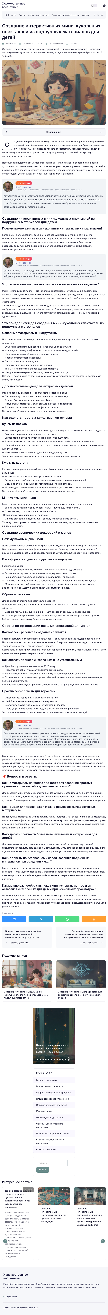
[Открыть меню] (104, 5)
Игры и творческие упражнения (52, 1098)
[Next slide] (70, 1059)
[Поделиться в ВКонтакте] (14, 919)
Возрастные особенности (49, 1086)
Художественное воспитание (13, 5)
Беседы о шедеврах (46, 1080)
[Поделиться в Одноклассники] (94, 919)
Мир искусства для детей (49, 1117)
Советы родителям (46, 1149)
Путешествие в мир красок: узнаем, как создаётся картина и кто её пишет (52, 1048)
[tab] (37, 1059)
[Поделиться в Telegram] (41, 919)
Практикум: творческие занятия (52, 1133)
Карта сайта (11, 1297)
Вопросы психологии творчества (53, 1092)
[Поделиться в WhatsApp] (67, 919)
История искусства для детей (51, 1105)
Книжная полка (44, 1111)
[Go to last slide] (5, 1241)
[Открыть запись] (27, 981)
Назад (100, 15)
